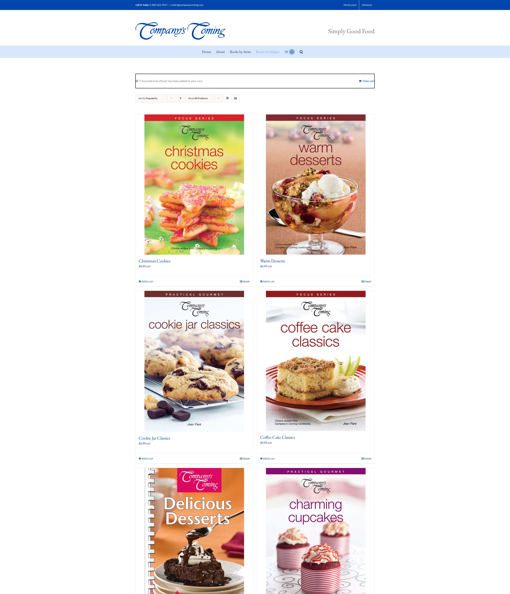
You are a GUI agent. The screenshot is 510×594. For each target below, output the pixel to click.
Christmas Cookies (154, 261)
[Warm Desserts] (315, 184)
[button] (301, 52)
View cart (369, 81)
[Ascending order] (180, 98)
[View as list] (235, 98)
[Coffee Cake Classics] (315, 361)
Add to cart (147, 281)
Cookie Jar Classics (154, 438)
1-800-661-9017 (159, 4)
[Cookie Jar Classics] (194, 361)
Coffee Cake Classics (277, 437)
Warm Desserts (272, 261)
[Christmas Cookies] (194, 184)
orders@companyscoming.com (187, 4)
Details (246, 281)
